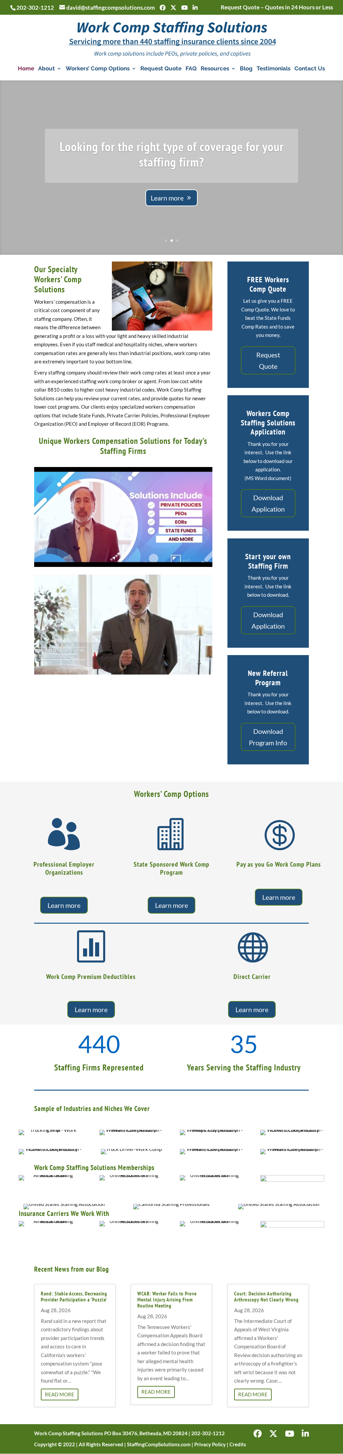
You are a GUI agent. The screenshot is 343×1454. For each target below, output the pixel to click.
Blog (246, 69)
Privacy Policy (210, 1444)
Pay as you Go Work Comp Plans (278, 864)
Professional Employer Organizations (63, 868)
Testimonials (273, 69)
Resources (215, 69)
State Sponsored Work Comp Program (171, 868)
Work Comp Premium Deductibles (91, 976)
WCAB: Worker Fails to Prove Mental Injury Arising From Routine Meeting (167, 1299)
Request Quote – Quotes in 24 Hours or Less (277, 7)
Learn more (167, 198)
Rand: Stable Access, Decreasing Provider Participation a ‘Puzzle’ (74, 1296)
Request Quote (161, 69)
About (46, 69)
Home (26, 69)
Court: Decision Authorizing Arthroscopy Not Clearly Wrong (266, 1296)
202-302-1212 (35, 7)
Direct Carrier (252, 976)
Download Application (268, 503)
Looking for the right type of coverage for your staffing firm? (172, 154)
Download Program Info (268, 737)
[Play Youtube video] (123, 517)
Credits (237, 1444)
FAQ (191, 69)
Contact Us (309, 69)
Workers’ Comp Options (98, 69)
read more (59, 1394)
